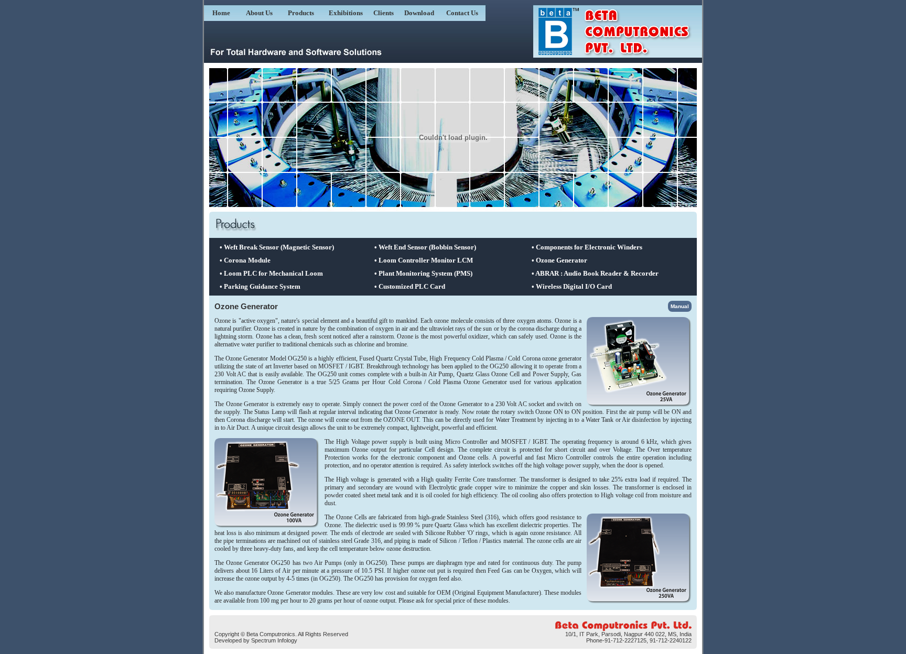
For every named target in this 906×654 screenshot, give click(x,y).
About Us (259, 13)
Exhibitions (346, 13)
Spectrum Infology (274, 640)
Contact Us (462, 13)
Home (221, 13)
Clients (383, 13)
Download (419, 13)
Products (301, 13)
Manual (680, 306)
